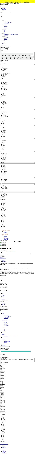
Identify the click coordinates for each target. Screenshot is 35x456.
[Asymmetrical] (2, 393)
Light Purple (4, 425)
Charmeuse (4, 140)
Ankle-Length (5, 153)
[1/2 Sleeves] (3, 404)
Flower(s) (4, 132)
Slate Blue (4, 207)
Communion (4, 69)
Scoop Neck (4, 172)
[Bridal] (3, 366)
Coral (3, 219)
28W (32, 57)
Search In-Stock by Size (5, 51)
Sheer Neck (4, 173)
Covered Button (5, 111)
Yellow (4, 414)
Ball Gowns (4, 80)
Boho (3, 81)
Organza (4, 145)
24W (24, 57)
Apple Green (4, 202)
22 (13, 55)
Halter (4, 165)
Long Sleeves (5, 187)
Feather (4, 131)
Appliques (4, 127)
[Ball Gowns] (2, 370)
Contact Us (3, 295)
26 (19, 55)
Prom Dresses (5, 74)
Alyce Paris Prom (6, 238)
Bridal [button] (3, 313)
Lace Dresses (4, 83)
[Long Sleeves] (3, 405)
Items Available (4, 261)
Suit (3, 92)
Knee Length (4, 157)
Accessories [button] (3, 327)
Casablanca (5, 232)
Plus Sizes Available (5, 105)
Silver (4, 225)
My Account (3, 8)
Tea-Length (4, 160)
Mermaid (4, 181)
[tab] (18, 232)
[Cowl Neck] (2, 396)
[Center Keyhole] (3, 375)
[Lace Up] (2, 379)
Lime (3, 204)
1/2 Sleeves (4, 185)
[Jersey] (1, 391)
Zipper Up (4, 115)
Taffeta (4, 148)
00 (4, 359)
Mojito (4, 201)
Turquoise (4, 419)
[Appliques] (2, 385)
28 (23, 55)
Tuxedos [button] (3, 334)
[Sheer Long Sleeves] (3, 406)
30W (3, 58)
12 (14, 359)
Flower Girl (4, 71)
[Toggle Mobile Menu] (0, 310)
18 (6, 55)
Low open (4, 113)
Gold (3, 222)
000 (2, 359)
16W (7, 57)
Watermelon (4, 216)
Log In (3, 10)
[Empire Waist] (2, 401)
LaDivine (5, 237)
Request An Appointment (4, 4)
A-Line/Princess (5, 179)
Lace (3, 143)
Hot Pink (4, 214)
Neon (3, 121)
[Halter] (2, 397)
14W (3, 57)
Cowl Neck (4, 164)
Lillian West (3, 446)
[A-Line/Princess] (2, 400)
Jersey (4, 142)
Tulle (3, 149)
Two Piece (4, 95)
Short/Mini (4, 158)
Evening (4, 70)
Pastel (3, 123)
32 (29, 55)
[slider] (31, 351)
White (4, 226)
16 (3, 55)
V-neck (4, 175)
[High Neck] (2, 398)
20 (9, 55)
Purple (4, 210)
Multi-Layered (5, 103)
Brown (4, 436)
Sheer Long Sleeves (5, 188)
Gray (3, 224)
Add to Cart (2, 255)
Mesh (3, 144)
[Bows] (2, 386)
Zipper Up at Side (5, 116)
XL (27, 58)
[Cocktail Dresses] (3, 368)
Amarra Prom (4, 451)
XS (15, 58)
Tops (3, 93)
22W (20, 57)
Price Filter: (3, 48)
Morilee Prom (6, 239)
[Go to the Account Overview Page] (0, 6)
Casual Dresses (5, 67)
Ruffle (4, 134)
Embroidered (4, 130)
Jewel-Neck (4, 167)
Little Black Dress (5, 84)
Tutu (3, 94)
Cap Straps (4, 193)
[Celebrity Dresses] (3, 374)
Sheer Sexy (4, 90)
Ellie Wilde (5, 236)
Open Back (4, 104)
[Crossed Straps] (2, 378)
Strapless (4, 196)
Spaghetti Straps (5, 195)
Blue (3, 208)
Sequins (4, 136)
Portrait (4, 170)
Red (3, 431)
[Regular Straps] (2, 408)
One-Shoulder (5, 169)
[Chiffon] (1, 389)
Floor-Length (4, 156)
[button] (3, 20)
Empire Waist (5, 180)
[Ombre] (1, 383)
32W (7, 58)
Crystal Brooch (5, 129)
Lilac (3, 211)
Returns (3, 296)
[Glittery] (1, 381)
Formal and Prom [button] (4, 320)
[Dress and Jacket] (2, 371)
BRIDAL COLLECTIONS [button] (4, 444)
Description (3, 260)
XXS (11, 58)
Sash (3, 135)
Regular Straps (5, 194)
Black (4, 437)
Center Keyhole (5, 100)
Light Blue (4, 420)
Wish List (3, 7)
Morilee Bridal (6, 233)
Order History (4, 303)
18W (11, 57)
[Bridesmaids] (3, 367)
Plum (3, 217)
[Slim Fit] (2, 402)
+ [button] (2, 231)
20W (15, 57)
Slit (3, 107)
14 (16, 359)
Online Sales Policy (3, 258)
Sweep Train (4, 159)
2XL (31, 58)
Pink (3, 213)
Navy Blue (4, 209)
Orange (4, 218)
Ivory (3, 220)
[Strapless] (2, 410)
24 (16, 55)
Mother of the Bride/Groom (6, 73)
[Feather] (1, 390)
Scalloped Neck (5, 171)
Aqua (3, 205)
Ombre (4, 122)
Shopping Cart (4, 9)
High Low (4, 102)
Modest (4, 86)
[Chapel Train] (2, 394)
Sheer (3, 114)
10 (12, 359)
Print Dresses (4, 88)
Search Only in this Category (5, 47)
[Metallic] (1, 382)
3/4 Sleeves (4, 186)
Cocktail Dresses (5, 68)
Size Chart (1, 257)
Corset (4, 101)
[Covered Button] (2, 377)
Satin (3, 146)
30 (26, 55)
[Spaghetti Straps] (2, 409)
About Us (3, 299)
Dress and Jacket (5, 82)
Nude (3, 221)
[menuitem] (18, 7)
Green (4, 203)
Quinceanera (4, 75)
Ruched (4, 106)
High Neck (4, 166)
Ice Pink (4, 426)
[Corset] (3, 376)
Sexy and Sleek (5, 89)
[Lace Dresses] (2, 372)
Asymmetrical (5, 154)
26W (28, 57)
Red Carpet (4, 76)
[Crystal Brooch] (2, 387)
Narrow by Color (4, 199)
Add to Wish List (3, 256)
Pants (3, 87)
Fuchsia (4, 215)
